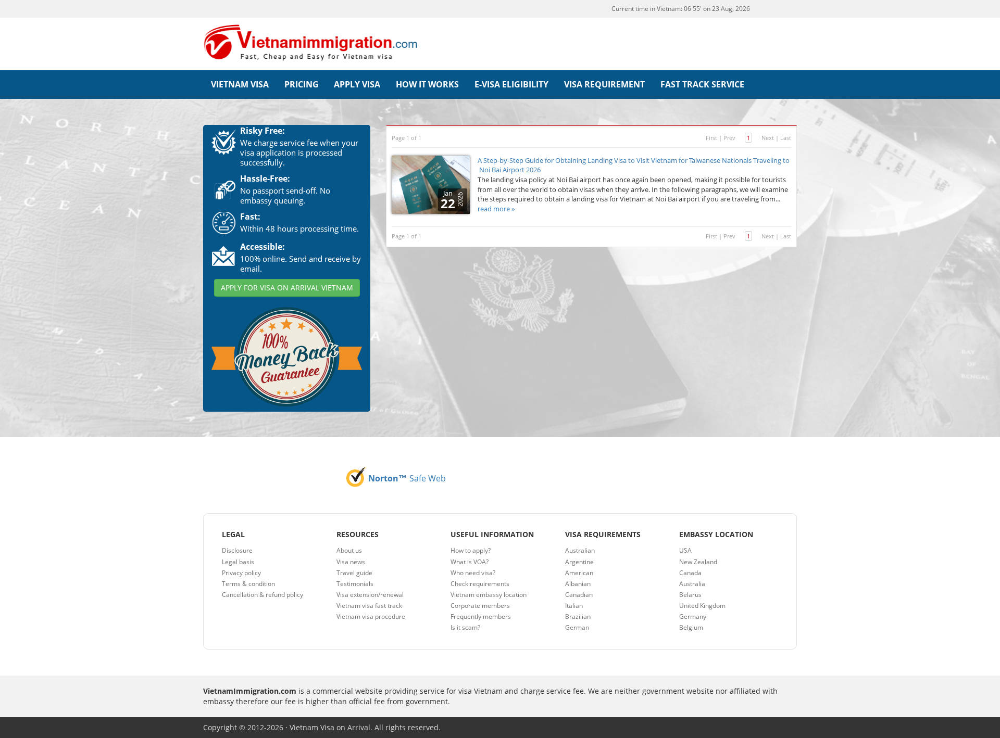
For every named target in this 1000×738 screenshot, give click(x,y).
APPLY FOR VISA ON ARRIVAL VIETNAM (287, 287)
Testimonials (354, 583)
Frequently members (481, 616)
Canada (690, 572)
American (579, 572)
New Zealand (698, 561)
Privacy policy (241, 572)
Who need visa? (473, 572)
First (711, 138)
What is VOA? (470, 561)
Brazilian (578, 616)
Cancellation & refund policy (262, 594)
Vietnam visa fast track (369, 605)
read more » (496, 208)
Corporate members (480, 605)
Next (767, 138)
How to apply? (471, 550)
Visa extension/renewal (370, 594)
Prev (729, 138)
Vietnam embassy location (489, 594)
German (577, 627)
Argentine (579, 561)
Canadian (579, 594)
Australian (580, 550)
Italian (574, 605)
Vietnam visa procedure (370, 616)
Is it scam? (465, 627)
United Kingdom (702, 605)
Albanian (578, 583)
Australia (692, 583)
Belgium (691, 627)
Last (785, 138)
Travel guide (354, 572)
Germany (692, 616)
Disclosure (237, 550)
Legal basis (238, 561)
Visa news (350, 561)
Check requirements (480, 583)
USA (685, 550)
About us (349, 550)
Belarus (690, 594)
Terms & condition (248, 583)
